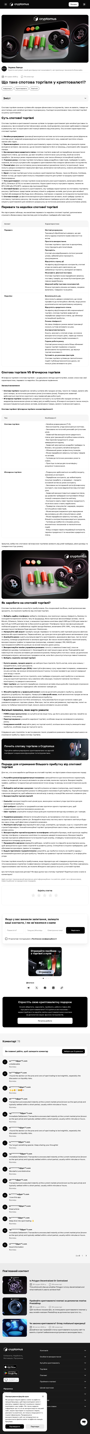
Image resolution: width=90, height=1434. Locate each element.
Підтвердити (14, 1426)
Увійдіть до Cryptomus (73, 1051)
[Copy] (62, 988)
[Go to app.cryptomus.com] (19, 4)
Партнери (35, 1426)
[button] (45, 98)
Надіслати (75, 930)
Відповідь (12, 1067)
